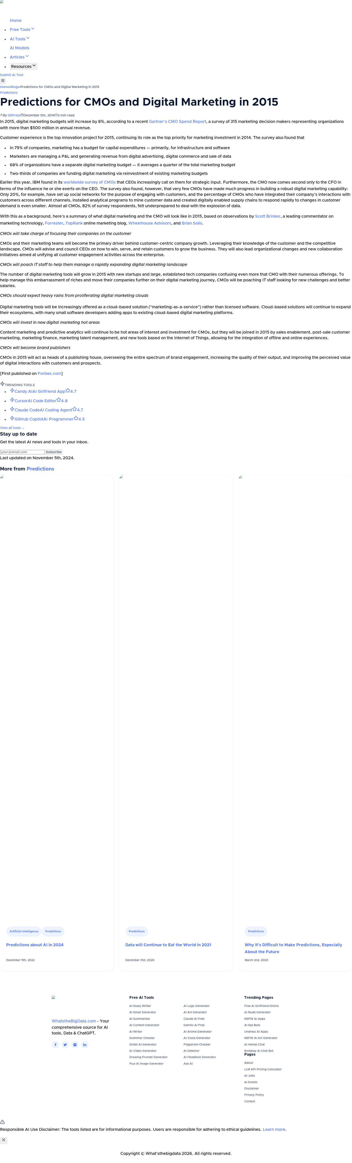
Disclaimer (251, 1088)
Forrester (54, 223)
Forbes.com (49, 374)
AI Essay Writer (140, 1006)
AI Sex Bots (252, 1025)
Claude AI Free (194, 1019)
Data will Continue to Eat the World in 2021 (168, 945)
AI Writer (135, 1031)
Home (16, 21)
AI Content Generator (144, 1025)
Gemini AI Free (194, 1025)
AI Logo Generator (197, 1006)
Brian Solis (192, 223)
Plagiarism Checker (197, 1044)
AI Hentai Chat (254, 1044)
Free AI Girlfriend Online (261, 1006)
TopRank (74, 223)
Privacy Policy (254, 1095)
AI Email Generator (142, 1012)
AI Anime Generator (198, 1031)
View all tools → (12, 428)
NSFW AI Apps (254, 1019)
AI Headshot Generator (200, 1057)
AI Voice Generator (197, 1038)
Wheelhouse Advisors (149, 223)
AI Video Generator (143, 1051)
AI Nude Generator (257, 1012)
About (248, 1063)
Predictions (9, 92)
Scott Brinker (267, 216)
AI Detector (191, 1051)
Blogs (14, 87)
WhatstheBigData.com (74, 1021)
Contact (249, 1101)
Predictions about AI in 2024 (35, 945)
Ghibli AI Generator (143, 1044)
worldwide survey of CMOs (90, 182)
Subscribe (54, 452)
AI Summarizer (139, 1019)
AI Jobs (249, 1075)
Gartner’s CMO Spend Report (177, 122)
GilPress (14, 115)
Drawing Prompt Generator (148, 1057)
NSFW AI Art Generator (260, 1038)
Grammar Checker (142, 1038)
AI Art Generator (195, 1012)
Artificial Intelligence (24, 931)
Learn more (274, 1130)
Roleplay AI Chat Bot (258, 1051)
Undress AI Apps (256, 1031)
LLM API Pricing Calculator (263, 1069)
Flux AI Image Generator (146, 1063)
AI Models (19, 48)
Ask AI (188, 1063)
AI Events (250, 1082)
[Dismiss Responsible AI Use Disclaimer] (3, 1140)
